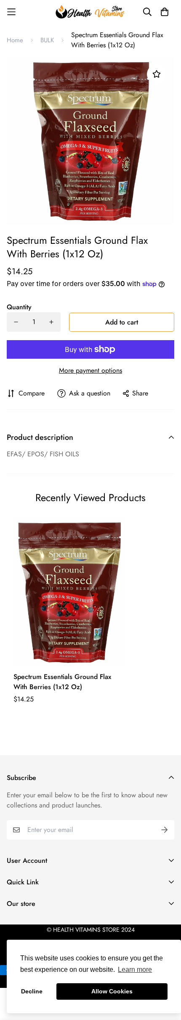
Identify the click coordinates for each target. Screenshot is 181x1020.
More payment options (90, 370)
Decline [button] (32, 991)
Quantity (19, 307)
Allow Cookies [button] (112, 991)
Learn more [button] (135, 969)
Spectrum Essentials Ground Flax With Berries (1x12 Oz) (62, 682)
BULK (47, 40)
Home (15, 40)
